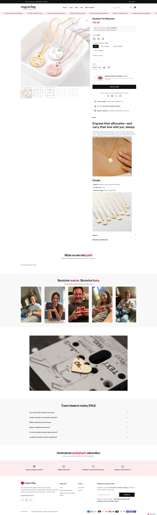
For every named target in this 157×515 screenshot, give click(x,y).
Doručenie (81, 487)
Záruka (80, 490)
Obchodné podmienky (66, 490)
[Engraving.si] (28, 7)
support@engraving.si (27, 495)
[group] (55, 52)
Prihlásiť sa (127, 494)
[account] (131, 7)
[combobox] (120, 7)
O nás (61, 487)
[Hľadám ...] (114, 7)
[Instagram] (26, 500)
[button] (152, 514)
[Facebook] (22, 500)
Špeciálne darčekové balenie (116, 76)
